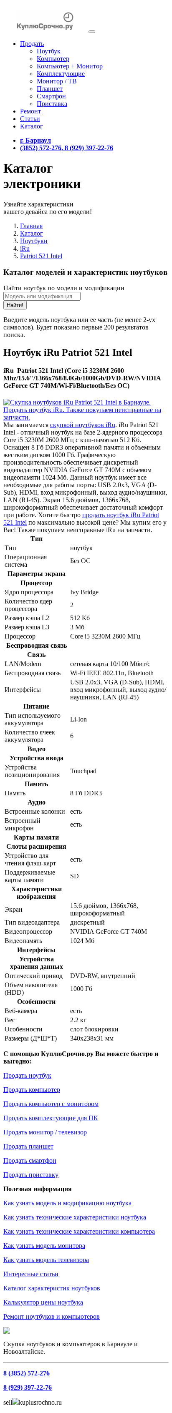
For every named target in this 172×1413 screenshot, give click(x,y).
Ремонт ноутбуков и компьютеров (51, 1316)
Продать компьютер (31, 1089)
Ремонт (30, 111)
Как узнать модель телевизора (46, 1259)
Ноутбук (49, 51)
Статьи (30, 118)
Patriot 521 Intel (41, 255)
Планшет (50, 88)
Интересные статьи (30, 1273)
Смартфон (51, 96)
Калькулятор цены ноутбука (43, 1302)
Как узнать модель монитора (44, 1245)
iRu (25, 248)
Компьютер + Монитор (70, 66)
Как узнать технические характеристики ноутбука (74, 1217)
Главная (31, 225)
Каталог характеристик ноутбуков (51, 1288)
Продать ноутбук (27, 1075)
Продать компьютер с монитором (51, 1103)
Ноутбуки (34, 240)
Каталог (31, 126)
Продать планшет (28, 1146)
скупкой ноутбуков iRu (82, 424)
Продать (32, 43)
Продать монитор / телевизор (45, 1132)
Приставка (52, 103)
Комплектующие (61, 73)
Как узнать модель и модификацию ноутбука (67, 1203)
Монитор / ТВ (57, 81)
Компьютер (53, 58)
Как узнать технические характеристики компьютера (79, 1231)
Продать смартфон (29, 1160)
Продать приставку (30, 1174)
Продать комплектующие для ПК (50, 1117)
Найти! (15, 305)
